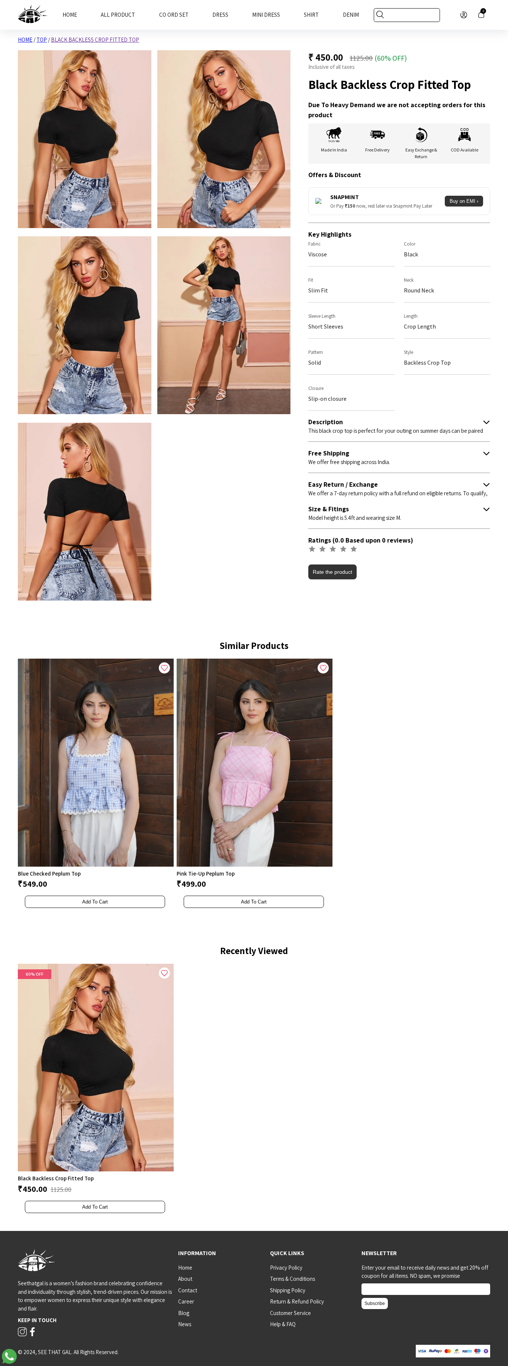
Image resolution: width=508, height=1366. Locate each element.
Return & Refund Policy (297, 1301)
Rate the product (332, 572)
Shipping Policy (287, 1290)
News (184, 1324)
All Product (118, 14)
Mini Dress (266, 14)
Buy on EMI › (464, 201)
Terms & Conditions (292, 1278)
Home (69, 14)
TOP (41, 39)
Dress (220, 14)
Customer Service (290, 1313)
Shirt (311, 14)
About (185, 1278)
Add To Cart (95, 902)
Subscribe (374, 1303)
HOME (25, 39)
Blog (183, 1313)
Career (186, 1301)
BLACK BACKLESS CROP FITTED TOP (95, 39)
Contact (187, 1290)
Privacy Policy (286, 1267)
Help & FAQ (283, 1324)
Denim (351, 14)
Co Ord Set (174, 14)
